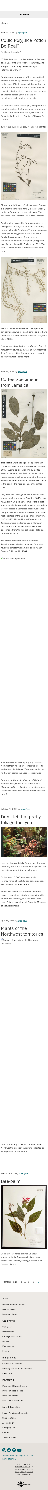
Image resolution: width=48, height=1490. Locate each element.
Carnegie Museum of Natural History (24, 6)
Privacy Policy (20, 1472)
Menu (26, 14)
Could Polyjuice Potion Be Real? (23, 43)
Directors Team (9, 1309)
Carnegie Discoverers (11, 1336)
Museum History (9, 1314)
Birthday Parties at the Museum (17, 1368)
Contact (5, 1432)
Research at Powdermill (13, 1400)
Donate (5, 1341)
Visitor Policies (9, 1437)
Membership (8, 1331)
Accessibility (8, 1422)
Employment (8, 1346)
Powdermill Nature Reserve (14, 1386)
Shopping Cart (9, 1427)
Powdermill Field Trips (12, 1390)
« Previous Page (9, 1282)
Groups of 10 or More (12, 1363)
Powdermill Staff (10, 1395)
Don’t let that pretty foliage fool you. (21, 819)
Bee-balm (10, 1181)
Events (5, 1351)
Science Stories (9, 1417)
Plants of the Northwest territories (22, 931)
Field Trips (7, 1373)
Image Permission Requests (15, 1413)
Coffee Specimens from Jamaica (19, 382)
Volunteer (6, 1326)
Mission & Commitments (13, 1304)
